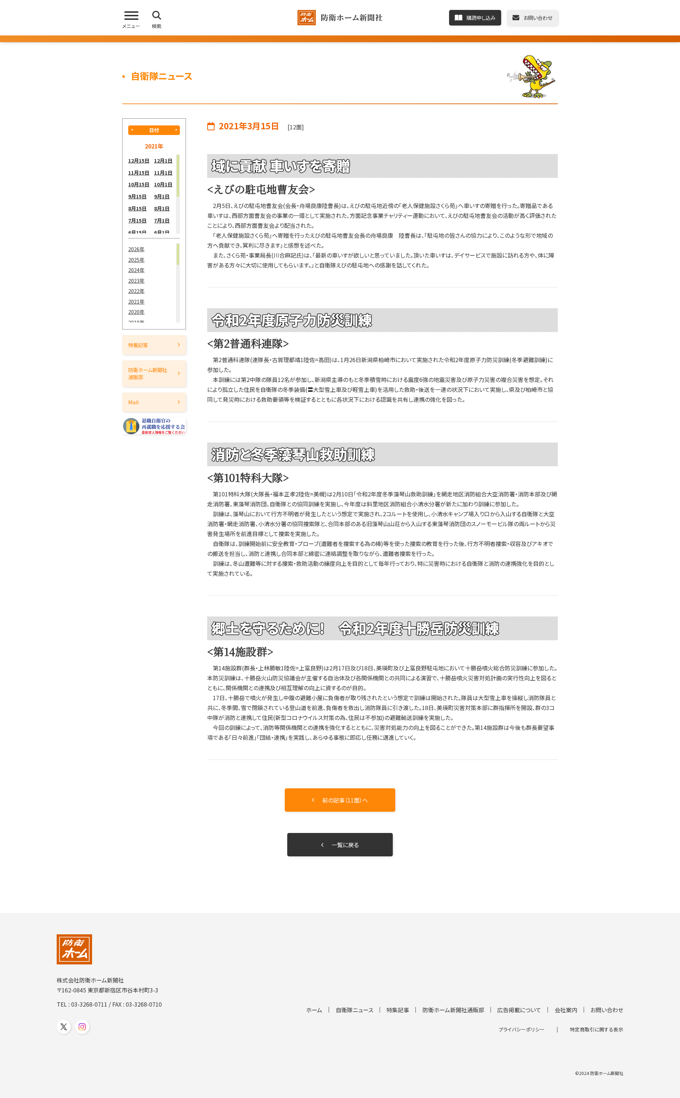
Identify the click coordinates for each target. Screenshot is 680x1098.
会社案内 (566, 1010)
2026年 (136, 249)
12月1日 (163, 160)
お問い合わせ (606, 1010)
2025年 (136, 259)
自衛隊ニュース (354, 1010)
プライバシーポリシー (522, 1029)
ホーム (314, 1010)
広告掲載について (519, 1010)
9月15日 (137, 196)
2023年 (136, 280)
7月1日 (162, 220)
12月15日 (138, 160)
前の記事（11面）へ (345, 800)
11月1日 (163, 172)
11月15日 (138, 172)
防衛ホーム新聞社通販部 (147, 373)
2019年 (136, 322)
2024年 (136, 270)
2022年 (136, 290)
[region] (154, 193)
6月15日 (137, 232)
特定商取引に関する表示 (596, 1029)
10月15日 (138, 184)
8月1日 (162, 208)
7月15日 (137, 220)
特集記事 (138, 345)
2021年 (136, 301)
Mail (133, 402)
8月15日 (137, 208)
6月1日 (162, 232)
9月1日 (162, 196)
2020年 (136, 311)
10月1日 (163, 184)
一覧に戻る (345, 844)
